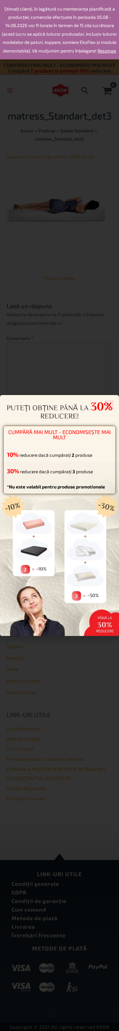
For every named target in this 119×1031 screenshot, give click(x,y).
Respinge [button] (107, 50)
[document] (59, 515)
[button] (109, 405)
